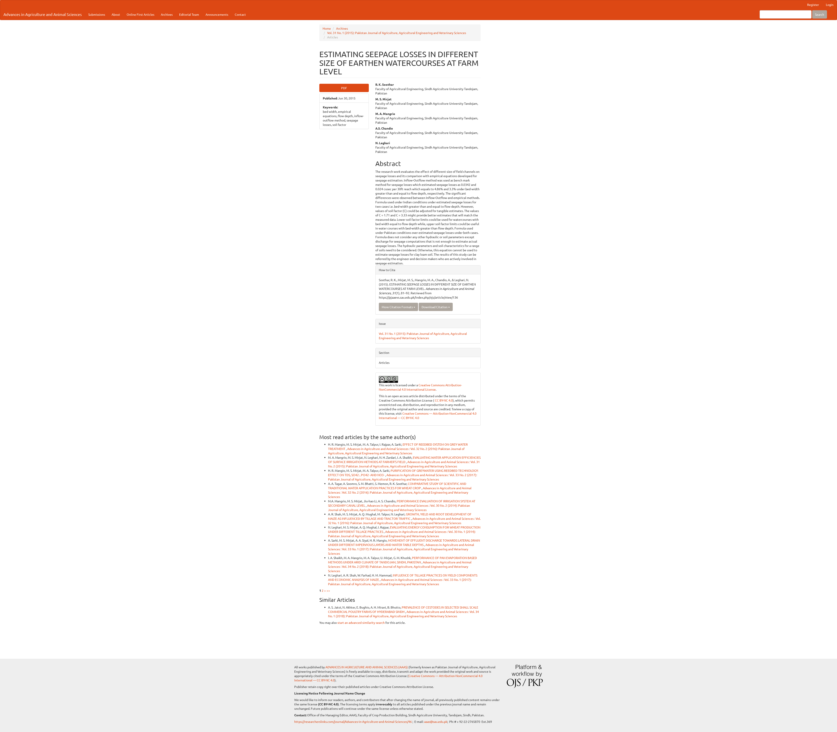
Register (813, 5)
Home (327, 28)
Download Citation (435, 307)
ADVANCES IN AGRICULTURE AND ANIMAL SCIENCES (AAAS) (366, 667)
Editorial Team (189, 14)
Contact (240, 14)
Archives (167, 14)
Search (819, 14)
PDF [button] (344, 88)
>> (328, 590)
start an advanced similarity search (361, 622)
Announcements (217, 14)
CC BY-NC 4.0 (443, 400)
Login (830, 5)
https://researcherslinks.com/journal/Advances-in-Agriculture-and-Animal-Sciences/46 (353, 721)
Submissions (96, 14)
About (116, 14)
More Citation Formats (397, 307)
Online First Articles (140, 14)
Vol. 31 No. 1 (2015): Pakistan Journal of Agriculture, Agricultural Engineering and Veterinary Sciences (396, 33)
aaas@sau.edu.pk (435, 721)
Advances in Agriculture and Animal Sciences (42, 14)
